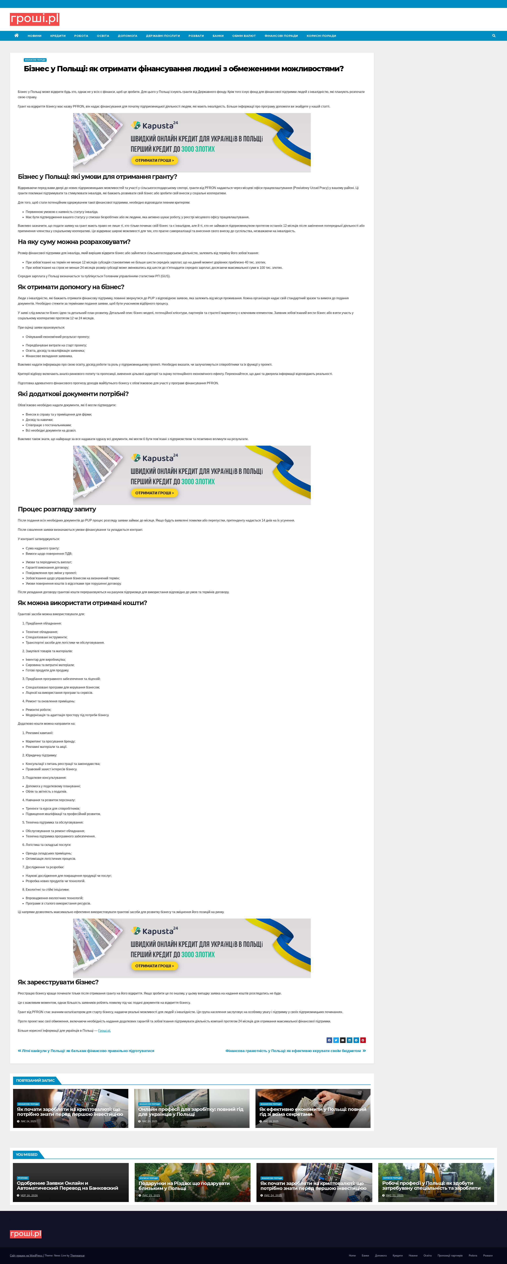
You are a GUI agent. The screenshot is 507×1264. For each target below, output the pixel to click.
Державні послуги (163, 36)
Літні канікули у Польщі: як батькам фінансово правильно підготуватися (87, 1051)
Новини (35, 36)
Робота (81, 36)
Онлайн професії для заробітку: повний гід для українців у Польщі (190, 1111)
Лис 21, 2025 (395, 1195)
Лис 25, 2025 (151, 1195)
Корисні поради (321, 36)
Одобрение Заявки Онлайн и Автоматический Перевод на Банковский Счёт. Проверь (67, 1188)
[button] (494, 35)
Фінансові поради (281, 36)
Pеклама (23, 1178)
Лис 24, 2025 (273, 1195)
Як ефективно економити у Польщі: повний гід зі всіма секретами (312, 1111)
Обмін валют (244, 36)
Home (352, 1255)
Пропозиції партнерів (450, 1255)
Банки (218, 36)
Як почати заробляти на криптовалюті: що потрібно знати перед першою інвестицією (70, 1111)
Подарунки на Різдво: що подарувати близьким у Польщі (184, 1185)
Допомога (127, 36)
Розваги (196, 36)
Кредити (58, 36)
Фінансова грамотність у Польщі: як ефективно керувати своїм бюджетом (294, 1051)
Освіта (103, 36)
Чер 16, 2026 (29, 1195)
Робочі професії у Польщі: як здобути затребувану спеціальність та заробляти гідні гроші (431, 1188)
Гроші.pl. (104, 1030)
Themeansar (77, 1255)
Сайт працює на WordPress (26, 1255)
